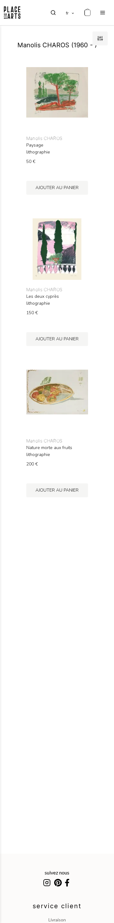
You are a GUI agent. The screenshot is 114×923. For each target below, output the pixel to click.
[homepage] (12, 12)
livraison (57, 919)
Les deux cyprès (42, 296)
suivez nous (57, 872)
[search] (53, 13)
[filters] (100, 38)
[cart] (87, 12)
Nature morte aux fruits (49, 448)
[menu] (102, 13)
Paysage (34, 145)
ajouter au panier (57, 188)
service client (57, 906)
